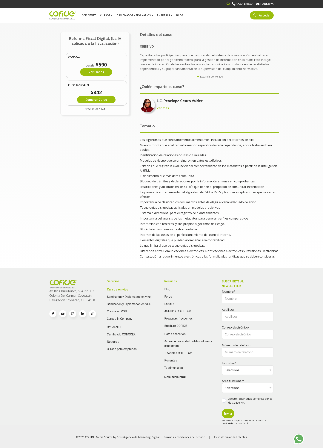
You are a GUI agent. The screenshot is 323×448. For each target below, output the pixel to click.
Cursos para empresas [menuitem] (122, 349)
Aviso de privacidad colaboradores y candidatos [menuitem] (188, 344)
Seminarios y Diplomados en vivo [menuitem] (129, 297)
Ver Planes (96, 72)
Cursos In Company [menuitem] (119, 318)
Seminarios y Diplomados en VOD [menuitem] (129, 304)
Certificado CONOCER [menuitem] (121, 334)
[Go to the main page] (62, 15)
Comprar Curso (96, 100)
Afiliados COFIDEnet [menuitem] (177, 311)
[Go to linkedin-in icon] (82, 313)
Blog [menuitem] (179, 15)
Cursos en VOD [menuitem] (117, 311)
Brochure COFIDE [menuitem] (175, 326)
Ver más (163, 108)
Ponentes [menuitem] (170, 360)
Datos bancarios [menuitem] (175, 334)
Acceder (265, 15)
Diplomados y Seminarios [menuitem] (134, 15)
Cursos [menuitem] (105, 15)
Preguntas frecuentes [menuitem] (178, 318)
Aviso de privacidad (238, 423)
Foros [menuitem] (168, 296)
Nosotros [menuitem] (113, 341)
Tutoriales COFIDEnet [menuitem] (178, 353)
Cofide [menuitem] (89, 15)
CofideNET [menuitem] (114, 327)
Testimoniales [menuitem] (173, 368)
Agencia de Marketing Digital (141, 437)
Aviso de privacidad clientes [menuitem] (230, 437)
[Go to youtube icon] (62, 313)
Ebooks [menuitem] (169, 304)
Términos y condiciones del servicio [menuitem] (183, 437)
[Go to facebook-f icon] (52, 313)
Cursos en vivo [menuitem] (117, 289)
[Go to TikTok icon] (92, 313)
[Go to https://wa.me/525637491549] (298, 439)
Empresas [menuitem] (163, 15)
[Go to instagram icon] (72, 313)
